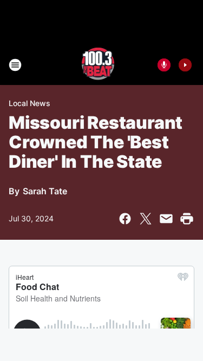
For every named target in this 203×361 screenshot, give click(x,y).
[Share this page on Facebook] (125, 218)
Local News (29, 103)
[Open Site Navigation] (15, 64)
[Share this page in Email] (166, 218)
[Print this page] (186, 218)
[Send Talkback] (164, 64)
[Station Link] (98, 65)
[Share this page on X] (145, 218)
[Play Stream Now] (185, 64)
